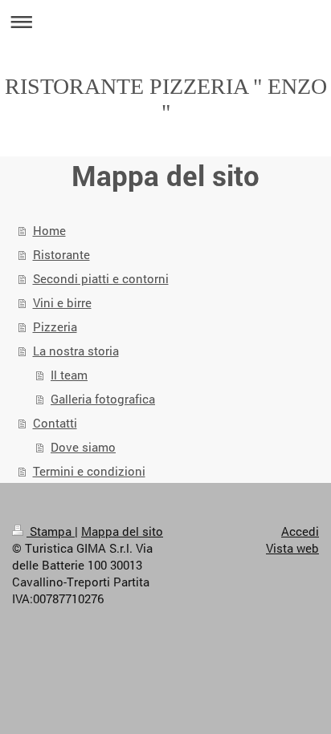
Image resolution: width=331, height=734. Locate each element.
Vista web (292, 548)
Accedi (300, 531)
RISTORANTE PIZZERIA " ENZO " (166, 99)
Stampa (51, 531)
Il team (69, 375)
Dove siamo (83, 447)
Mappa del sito (122, 531)
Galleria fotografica (103, 399)
